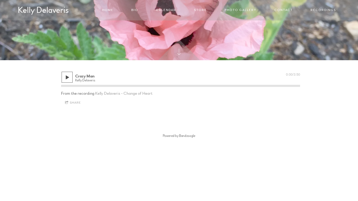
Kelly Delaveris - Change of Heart (124, 93)
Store (200, 10)
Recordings (323, 10)
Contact (283, 10)
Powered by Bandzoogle (179, 136)
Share (75, 102)
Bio (134, 10)
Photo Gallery (241, 10)
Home (107, 10)
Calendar (166, 10)
